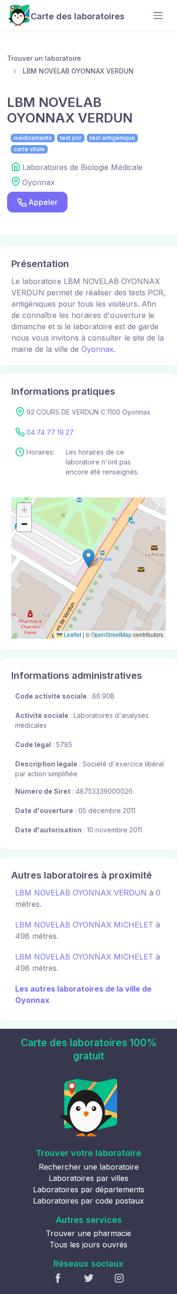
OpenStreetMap (111, 634)
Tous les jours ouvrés (88, 1244)
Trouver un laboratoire (44, 58)
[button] (88, 558)
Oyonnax (97, 349)
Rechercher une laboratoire (89, 1167)
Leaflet (71, 634)
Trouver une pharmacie (88, 1233)
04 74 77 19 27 (50, 432)
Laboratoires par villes (88, 1178)
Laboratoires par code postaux (88, 1200)
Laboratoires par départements (88, 1189)
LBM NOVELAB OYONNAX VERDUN (78, 71)
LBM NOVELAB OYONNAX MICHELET (84, 924)
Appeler (43, 202)
